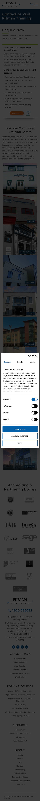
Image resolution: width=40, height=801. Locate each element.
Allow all (20, 429)
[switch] (34, 406)
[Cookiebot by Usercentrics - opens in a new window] (28, 356)
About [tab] (32, 362)
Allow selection (20, 436)
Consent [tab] (7, 362)
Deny (19, 443)
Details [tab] (20, 362)
